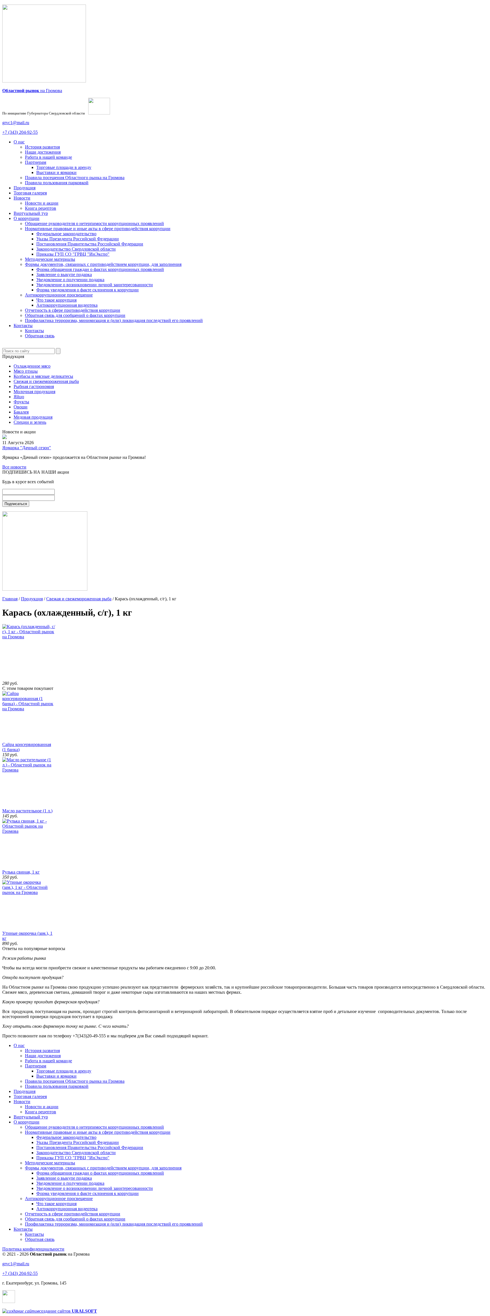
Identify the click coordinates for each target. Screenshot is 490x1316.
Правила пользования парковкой (56, 182)
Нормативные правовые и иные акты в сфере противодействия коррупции (97, 228)
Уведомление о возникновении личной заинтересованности (94, 284)
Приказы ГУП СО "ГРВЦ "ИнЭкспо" (72, 254)
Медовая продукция (33, 417)
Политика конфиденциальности (33, 1249)
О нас (19, 141)
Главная (10, 598)
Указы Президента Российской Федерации (77, 238)
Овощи (21, 406)
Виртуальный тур (31, 213)
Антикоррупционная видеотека (67, 305)
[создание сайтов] (20, 1311)
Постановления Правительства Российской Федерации (89, 243)
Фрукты (21, 401)
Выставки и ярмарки (56, 172)
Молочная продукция (34, 391)
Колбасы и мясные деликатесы (43, 376)
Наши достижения (43, 152)
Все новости (14, 467)
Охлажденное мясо (32, 366)
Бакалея (21, 412)
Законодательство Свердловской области (76, 249)
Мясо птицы (26, 371)
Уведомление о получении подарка (70, 279)
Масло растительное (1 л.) (27, 810)
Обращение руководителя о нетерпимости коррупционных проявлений (94, 223)
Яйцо (19, 396)
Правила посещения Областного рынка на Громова (74, 177)
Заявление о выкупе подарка (64, 274)
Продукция (24, 187)
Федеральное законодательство (66, 233)
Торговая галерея (30, 192)
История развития (42, 147)
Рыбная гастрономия (34, 386)
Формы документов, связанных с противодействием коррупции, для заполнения (103, 264)
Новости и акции (41, 203)
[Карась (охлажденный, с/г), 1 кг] (30, 636)
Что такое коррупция (56, 300)
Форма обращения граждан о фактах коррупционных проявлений (100, 269)
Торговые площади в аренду (63, 167)
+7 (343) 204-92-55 (20, 132)
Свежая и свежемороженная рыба (46, 381)
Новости (22, 198)
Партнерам (35, 162)
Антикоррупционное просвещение (59, 295)
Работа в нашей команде (48, 157)
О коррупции (26, 218)
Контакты (23, 325)
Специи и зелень (30, 422)
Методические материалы (50, 259)
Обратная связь (39, 335)
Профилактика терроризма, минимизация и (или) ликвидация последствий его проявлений (114, 320)
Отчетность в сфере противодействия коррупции (72, 310)
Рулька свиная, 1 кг (21, 872)
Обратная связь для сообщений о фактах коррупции (75, 315)
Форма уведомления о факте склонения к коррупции (87, 289)
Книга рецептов (40, 208)
